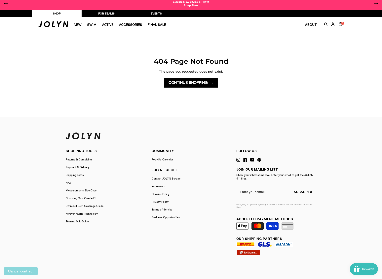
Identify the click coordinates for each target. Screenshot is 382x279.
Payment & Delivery (77, 167)
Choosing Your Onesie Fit (81, 198)
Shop (57, 13)
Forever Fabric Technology (82, 213)
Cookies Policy (161, 194)
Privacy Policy (160, 201)
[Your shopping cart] (341, 29)
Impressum (158, 186)
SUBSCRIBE (303, 192)
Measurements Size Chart (81, 190)
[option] (191, 3)
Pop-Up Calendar (162, 159)
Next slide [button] (376, 4)
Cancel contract (21, 271)
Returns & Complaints (79, 159)
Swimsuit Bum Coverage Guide (84, 206)
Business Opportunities (166, 217)
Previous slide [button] (6, 4)
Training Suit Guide (77, 221)
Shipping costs (75, 175)
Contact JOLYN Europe (166, 178)
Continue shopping (188, 82)
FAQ (68, 182)
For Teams (106, 13)
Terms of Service (162, 209)
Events (156, 13)
